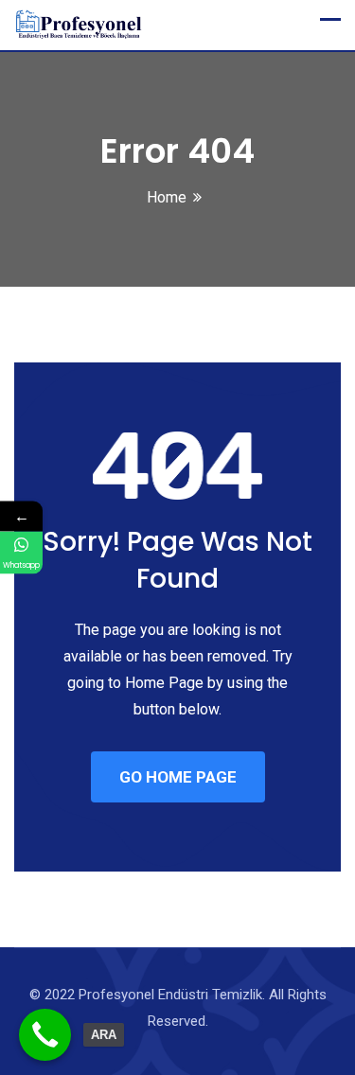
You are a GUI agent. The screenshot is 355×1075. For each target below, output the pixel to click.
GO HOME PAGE (178, 776)
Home (166, 197)
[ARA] (45, 1035)
